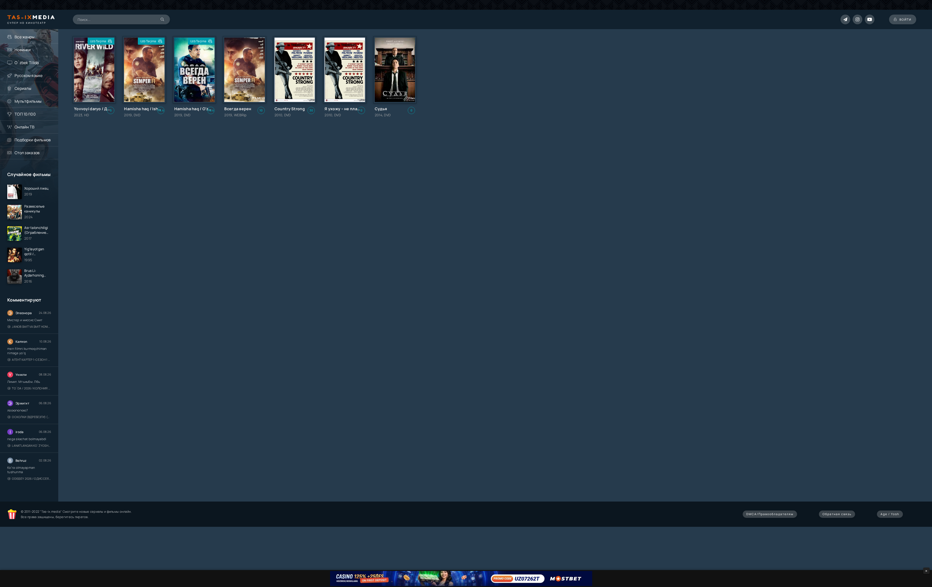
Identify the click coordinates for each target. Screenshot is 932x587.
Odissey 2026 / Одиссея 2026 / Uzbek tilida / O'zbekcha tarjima (31, 479)
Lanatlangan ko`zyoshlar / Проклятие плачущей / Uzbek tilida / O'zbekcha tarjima (31, 446)
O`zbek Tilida (27, 62)
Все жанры (25, 37)
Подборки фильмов (33, 140)
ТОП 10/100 (25, 114)
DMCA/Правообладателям (769, 514)
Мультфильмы (28, 101)
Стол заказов (27, 152)
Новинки (23, 49)
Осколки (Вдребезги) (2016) (31, 417)
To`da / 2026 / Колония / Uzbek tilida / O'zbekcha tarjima (31, 388)
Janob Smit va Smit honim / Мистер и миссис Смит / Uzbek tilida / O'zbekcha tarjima (31, 327)
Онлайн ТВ (25, 127)
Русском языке (29, 75)
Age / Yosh (890, 514)
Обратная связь (837, 514)
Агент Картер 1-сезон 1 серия (31, 360)
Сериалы (23, 88)
